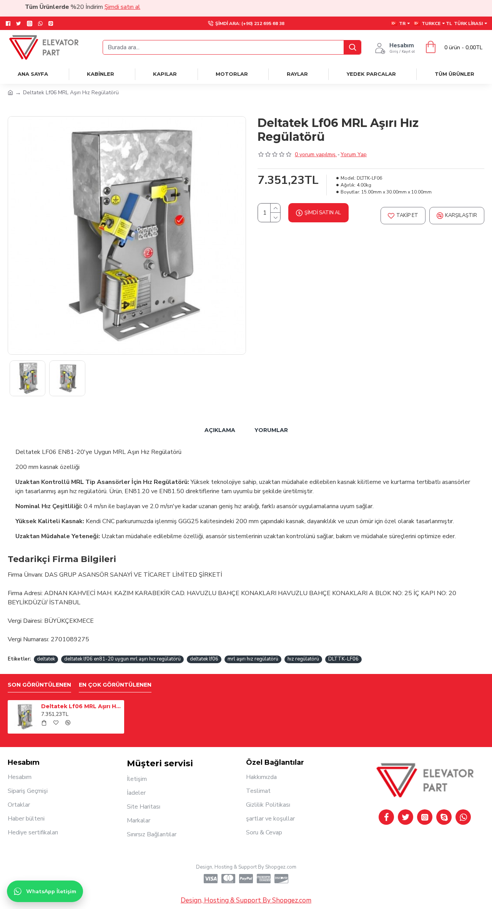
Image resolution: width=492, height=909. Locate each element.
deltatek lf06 (204, 658)
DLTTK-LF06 (343, 658)
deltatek (46, 658)
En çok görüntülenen (115, 685)
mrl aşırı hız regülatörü (253, 658)
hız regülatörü (303, 658)
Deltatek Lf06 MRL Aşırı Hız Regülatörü (81, 706)
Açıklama (219, 430)
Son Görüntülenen (39, 685)
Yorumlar (271, 430)
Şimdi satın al (109, 7)
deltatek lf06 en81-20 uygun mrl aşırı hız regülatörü (122, 658)
